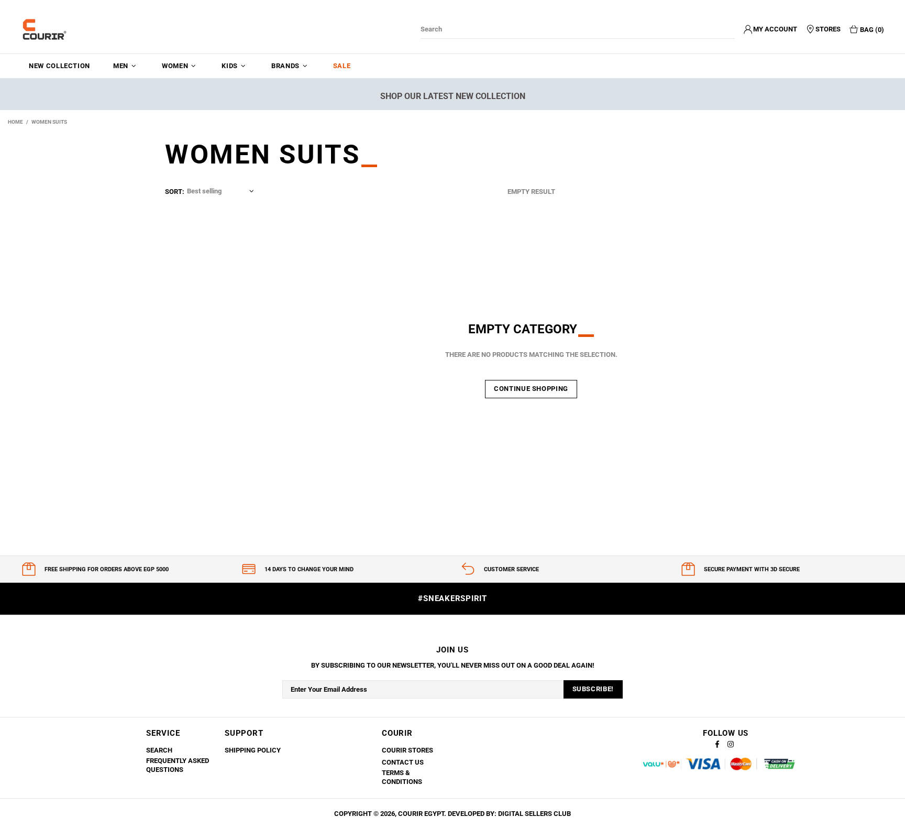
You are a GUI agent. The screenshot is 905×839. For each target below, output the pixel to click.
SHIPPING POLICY (253, 750)
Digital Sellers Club (534, 814)
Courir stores (407, 750)
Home (15, 122)
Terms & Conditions (402, 777)
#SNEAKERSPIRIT (452, 598)
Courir (44, 29)
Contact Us (403, 762)
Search (159, 750)
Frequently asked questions (177, 765)
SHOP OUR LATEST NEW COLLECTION (452, 96)
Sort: (174, 191)
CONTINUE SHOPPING (531, 389)
